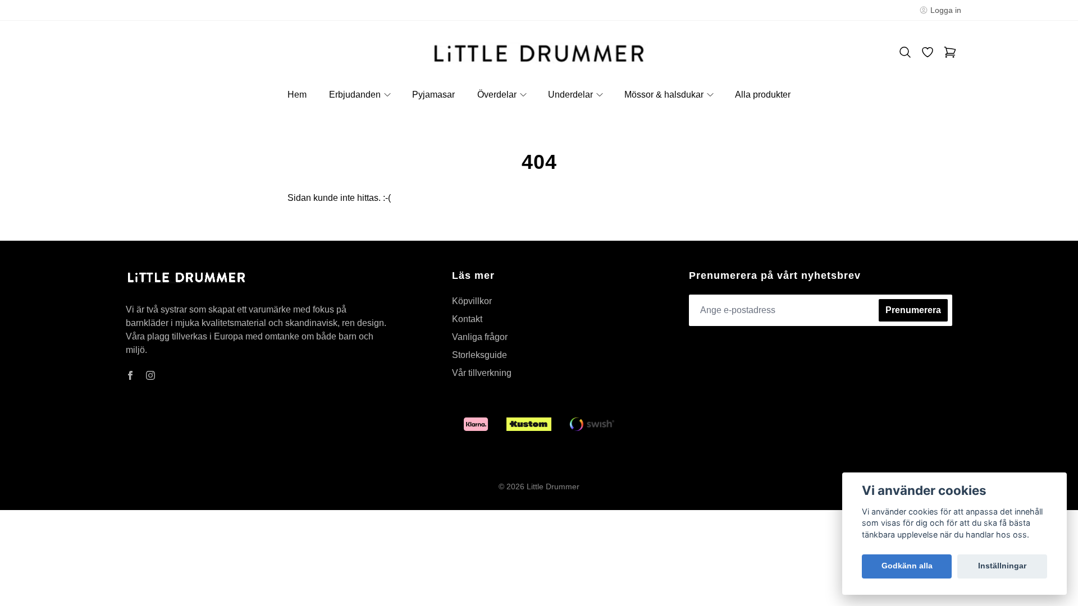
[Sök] (905, 52)
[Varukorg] (950, 52)
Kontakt (467, 319)
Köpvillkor (472, 301)
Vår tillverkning (481, 373)
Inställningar (1002, 566)
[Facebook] (130, 375)
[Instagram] (150, 375)
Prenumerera (913, 310)
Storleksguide (479, 355)
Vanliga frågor (480, 337)
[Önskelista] (927, 52)
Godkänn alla (907, 566)
